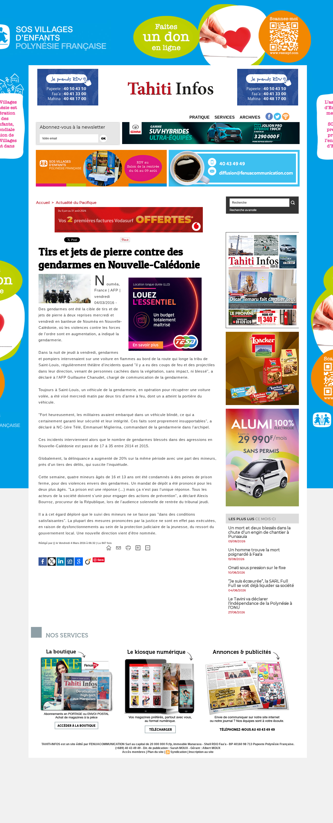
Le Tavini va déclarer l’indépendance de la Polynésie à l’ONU (260, 603)
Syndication (178, 752)
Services (225, 117)
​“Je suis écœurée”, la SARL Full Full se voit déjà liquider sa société (261, 583)
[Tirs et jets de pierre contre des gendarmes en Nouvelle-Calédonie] (65, 275)
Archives (250, 117)
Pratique (199, 117)
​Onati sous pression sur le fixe (257, 567)
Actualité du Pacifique (76, 202)
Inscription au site (201, 752)
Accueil (43, 202)
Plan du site (155, 752)
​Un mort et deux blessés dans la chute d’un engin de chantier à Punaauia (259, 532)
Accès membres (133, 752)
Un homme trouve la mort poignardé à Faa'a (254, 552)
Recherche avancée (243, 210)
